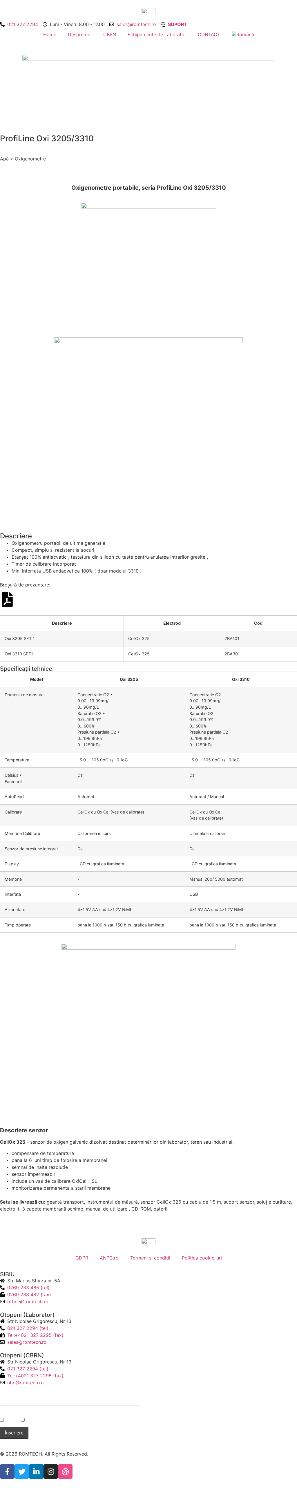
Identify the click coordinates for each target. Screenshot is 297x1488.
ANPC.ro (109, 1258)
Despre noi (80, 34)
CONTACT (209, 34)
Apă (4, 159)
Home (49, 34)
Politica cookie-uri (202, 1258)
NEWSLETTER (18, 1400)
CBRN (109, 34)
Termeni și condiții (150, 1258)
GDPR (81, 1258)
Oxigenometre (30, 159)
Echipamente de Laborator (157, 34)
